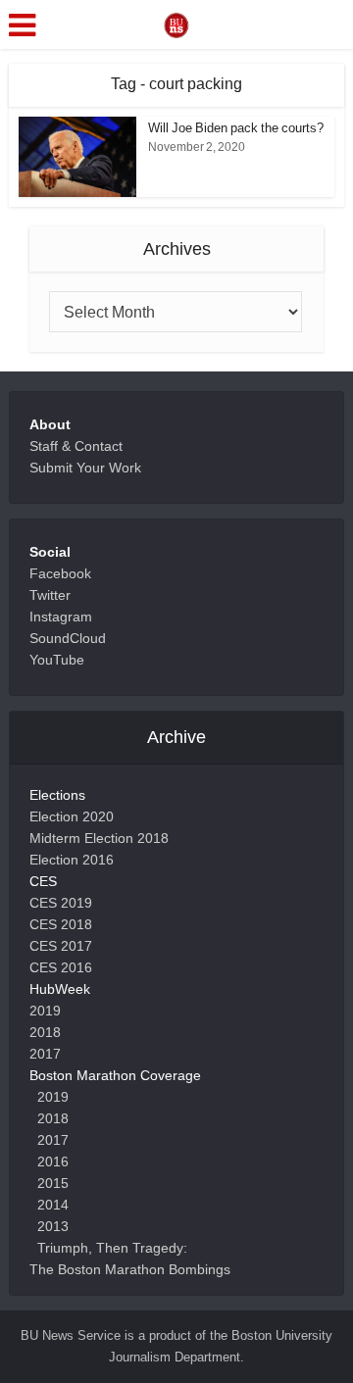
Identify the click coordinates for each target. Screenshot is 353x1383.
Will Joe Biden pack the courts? (236, 128)
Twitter (50, 595)
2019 (45, 1010)
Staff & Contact (76, 446)
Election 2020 (71, 816)
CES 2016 (60, 967)
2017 (45, 1054)
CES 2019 (60, 903)
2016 (53, 1161)
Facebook (60, 573)
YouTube (56, 659)
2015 (53, 1183)
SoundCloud (67, 638)
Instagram (60, 616)
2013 (53, 1226)
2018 (45, 1032)
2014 (53, 1204)
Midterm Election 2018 (99, 838)
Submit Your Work (85, 467)
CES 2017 (60, 946)
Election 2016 (71, 859)
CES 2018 (60, 924)
